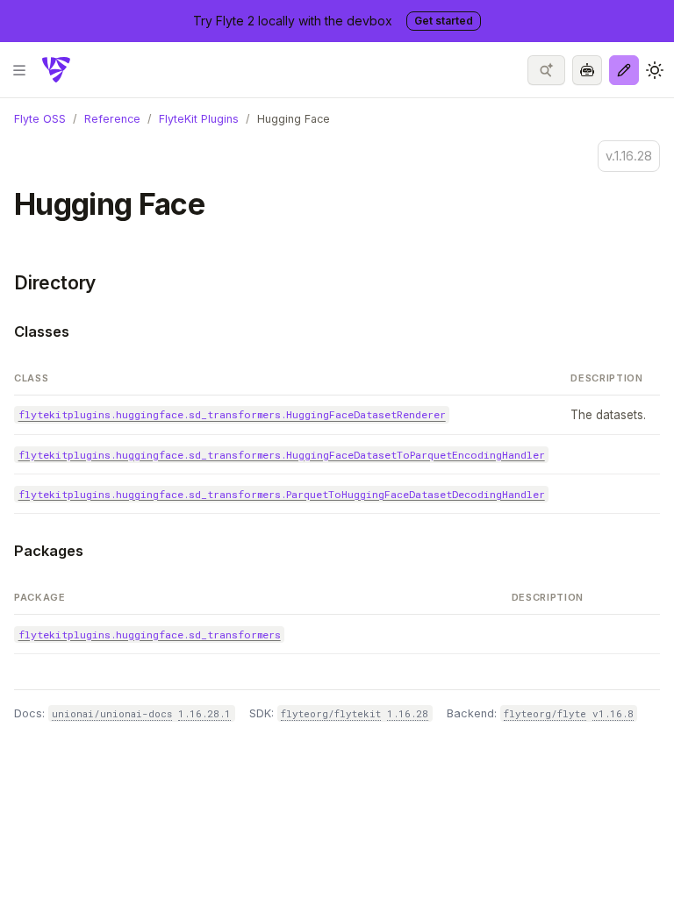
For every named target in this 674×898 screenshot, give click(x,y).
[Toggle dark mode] (654, 70)
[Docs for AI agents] (587, 70)
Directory (55, 283)
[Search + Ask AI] (546, 70)
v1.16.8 (613, 713)
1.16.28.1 (204, 713)
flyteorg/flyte (545, 713)
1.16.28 (407, 713)
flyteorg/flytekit (331, 713)
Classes (41, 331)
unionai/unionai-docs (112, 713)
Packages (48, 550)
